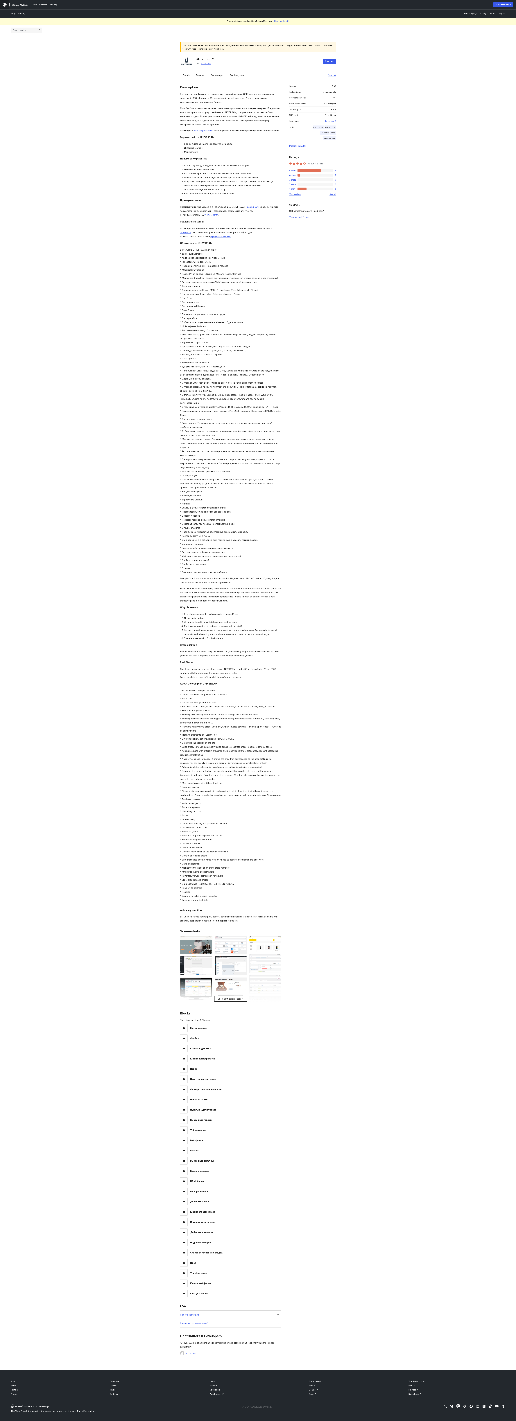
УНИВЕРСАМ (211, 215)
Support (332, 75)
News (13, 1385)
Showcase (114, 1381)
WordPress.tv (217, 1394)
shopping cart (329, 138)
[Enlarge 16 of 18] (277, 999)
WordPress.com (416, 1381)
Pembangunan (237, 75)
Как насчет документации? (194, 1323)
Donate (313, 1390)
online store (330, 127)
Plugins (113, 1390)
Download (329, 61)
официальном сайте (220, 236)
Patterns (114, 1394)
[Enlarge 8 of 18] (243, 959)
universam (206, 63)
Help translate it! (281, 21)
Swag (312, 1394)
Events (312, 1385)
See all (332, 194)
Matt (411, 1385)
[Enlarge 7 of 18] (243, 939)
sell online (325, 133)
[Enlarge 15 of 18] (277, 978)
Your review (295, 194)
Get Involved (315, 1381)
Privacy (14, 1394)
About (13, 1381)
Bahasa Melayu (42, 1406)
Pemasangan (217, 75)
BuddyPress (415, 1394)
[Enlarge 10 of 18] (243, 996)
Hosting (14, 1390)
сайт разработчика (203, 130)
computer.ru (253, 207)
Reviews (200, 75)
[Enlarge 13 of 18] (277, 939)
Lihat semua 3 (330, 121)
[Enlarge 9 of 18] (243, 981)
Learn (212, 1381)
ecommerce (318, 127)
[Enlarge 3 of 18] (208, 981)
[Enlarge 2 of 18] (208, 960)
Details (186, 75)
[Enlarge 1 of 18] (208, 939)
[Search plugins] (39, 30)
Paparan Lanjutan (297, 146)
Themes (113, 1385)
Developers (215, 1390)
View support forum (299, 217)
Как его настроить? (190, 1315)
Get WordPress (503, 4)
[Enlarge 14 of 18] (277, 957)
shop (333, 133)
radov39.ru (185, 232)
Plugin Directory (18, 13)
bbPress (413, 1390)
